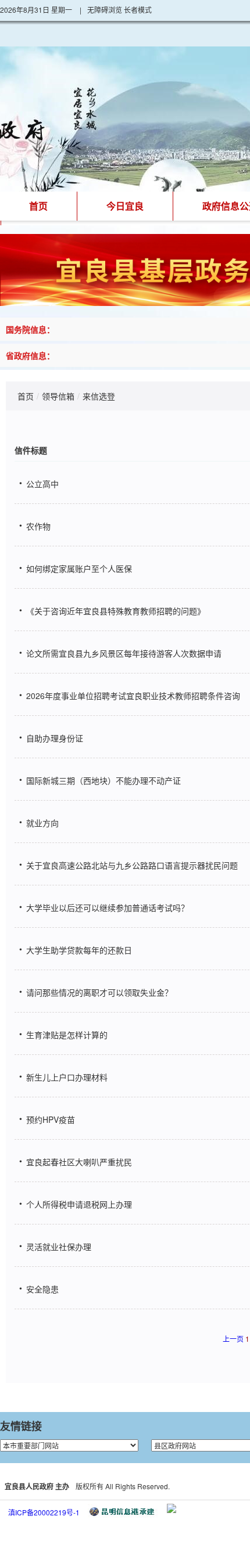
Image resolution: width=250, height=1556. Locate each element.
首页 (38, 205)
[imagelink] (171, 1508)
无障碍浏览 (104, 10)
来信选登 (99, 396)
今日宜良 (125, 205)
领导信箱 (58, 396)
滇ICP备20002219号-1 (44, 1512)
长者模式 (138, 10)
